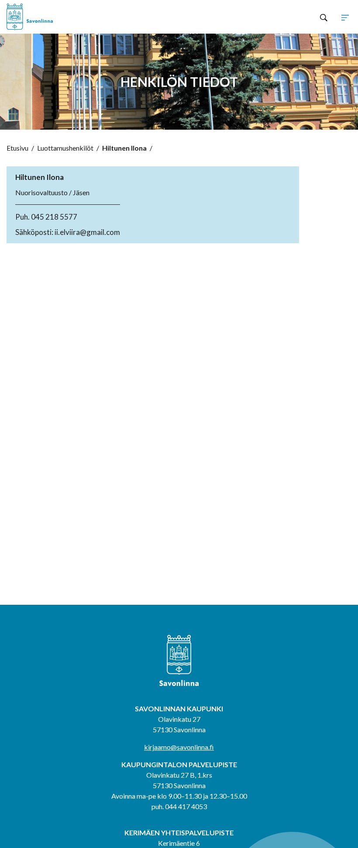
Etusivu (17, 148)
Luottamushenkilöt (65, 148)
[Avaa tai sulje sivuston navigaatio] (345, 17)
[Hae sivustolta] (323, 17)
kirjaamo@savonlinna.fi (179, 747)
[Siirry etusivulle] (76, 16)
